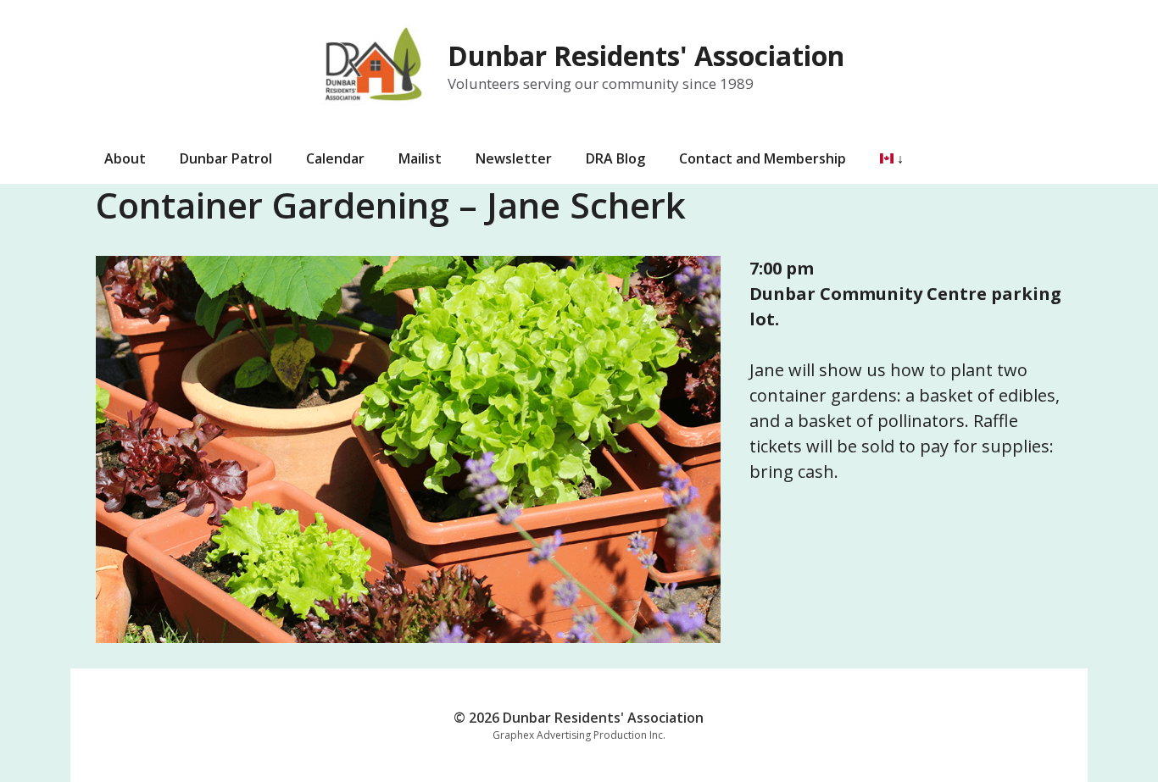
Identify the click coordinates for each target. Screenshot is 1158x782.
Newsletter (514, 158)
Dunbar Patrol (226, 158)
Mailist (420, 158)
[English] (883, 158)
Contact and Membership (762, 158)
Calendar (335, 158)
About (125, 158)
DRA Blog (615, 158)
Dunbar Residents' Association (646, 55)
